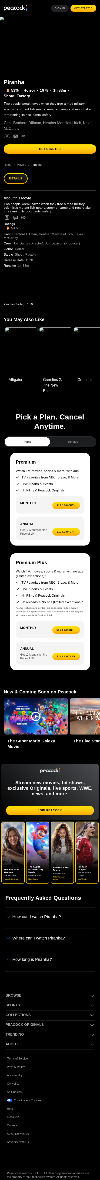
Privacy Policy (16, 1060)
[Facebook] (10, 1150)
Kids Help (13, 1110)
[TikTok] (23, 1150)
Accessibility (15, 1069)
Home (7, 159)
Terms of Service (18, 1052)
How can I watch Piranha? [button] (37, 911)
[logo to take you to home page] (15, 8)
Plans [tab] (27, 436)
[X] (59, 1150)
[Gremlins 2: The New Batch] (55, 346)
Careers (12, 1119)
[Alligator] (21, 346)
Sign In (61, 8)
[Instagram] (47, 1150)
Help (10, 1102)
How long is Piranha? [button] (32, 953)
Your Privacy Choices (28, 1094)
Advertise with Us (18, 1127)
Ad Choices (14, 1085)
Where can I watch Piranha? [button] (39, 932)
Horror (28, 90)
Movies (21, 159)
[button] (36, 711)
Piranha (36, 159)
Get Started (84, 8)
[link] (26, 283)
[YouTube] (35, 1150)
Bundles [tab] (73, 436)
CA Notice (13, 1077)
